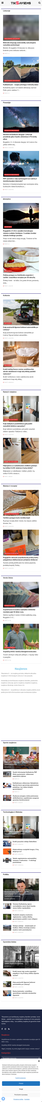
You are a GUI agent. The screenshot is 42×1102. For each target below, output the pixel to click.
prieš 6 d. (7, 244)
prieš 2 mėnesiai (18, 844)
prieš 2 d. (7, 93)
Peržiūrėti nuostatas (21, 1095)
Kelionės (8, 323)
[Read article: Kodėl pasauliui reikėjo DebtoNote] (7, 843)
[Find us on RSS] (9, 1029)
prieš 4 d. (8, 767)
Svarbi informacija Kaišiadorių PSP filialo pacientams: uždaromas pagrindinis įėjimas (25, 774)
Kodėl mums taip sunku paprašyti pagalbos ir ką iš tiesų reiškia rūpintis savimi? (26, 973)
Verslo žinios (10, 605)
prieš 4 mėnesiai (18, 932)
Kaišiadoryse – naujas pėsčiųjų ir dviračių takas (20, 85)
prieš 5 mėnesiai (9, 382)
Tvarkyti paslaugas (20, 1078)
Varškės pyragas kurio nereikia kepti (16, 518)
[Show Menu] (2, 3)
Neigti (21, 1089)
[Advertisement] (21, 713)
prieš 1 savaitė (8, 286)
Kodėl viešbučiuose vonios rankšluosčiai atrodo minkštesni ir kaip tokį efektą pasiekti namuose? (19, 371)
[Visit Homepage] (21, 3)
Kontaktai (27, 1099)
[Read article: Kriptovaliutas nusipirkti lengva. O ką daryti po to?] (7, 851)
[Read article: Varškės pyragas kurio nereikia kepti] (21, 503)
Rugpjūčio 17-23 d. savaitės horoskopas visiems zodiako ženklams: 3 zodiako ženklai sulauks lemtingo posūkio (19, 233)
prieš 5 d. (16, 791)
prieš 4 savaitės (9, 434)
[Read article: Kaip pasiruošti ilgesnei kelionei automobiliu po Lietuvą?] (21, 312)
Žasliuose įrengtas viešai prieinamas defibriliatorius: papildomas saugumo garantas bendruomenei (26, 798)
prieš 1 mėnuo (8, 476)
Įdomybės (8, 226)
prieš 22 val (7, 660)
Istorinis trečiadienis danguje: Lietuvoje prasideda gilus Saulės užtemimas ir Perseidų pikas (20, 137)
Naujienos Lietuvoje (12, 38)
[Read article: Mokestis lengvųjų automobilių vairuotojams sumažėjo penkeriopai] (21, 28)
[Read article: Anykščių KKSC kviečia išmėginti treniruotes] (21, 637)
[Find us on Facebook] (2, 1029)
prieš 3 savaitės (9, 189)
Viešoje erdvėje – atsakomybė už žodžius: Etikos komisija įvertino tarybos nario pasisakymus (24, 928)
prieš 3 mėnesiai (18, 921)
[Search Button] (39, 3)
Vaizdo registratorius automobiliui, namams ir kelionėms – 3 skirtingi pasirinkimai (25, 860)
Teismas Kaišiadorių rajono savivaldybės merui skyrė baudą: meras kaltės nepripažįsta (24, 906)
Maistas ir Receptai (11, 513)
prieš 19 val (7, 620)
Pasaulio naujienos (12, 130)
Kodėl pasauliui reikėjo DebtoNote (25, 841)
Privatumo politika (18, 1099)
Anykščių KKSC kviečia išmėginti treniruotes (19, 651)
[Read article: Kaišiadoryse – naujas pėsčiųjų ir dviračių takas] (21, 70)
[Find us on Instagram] (5, 1029)
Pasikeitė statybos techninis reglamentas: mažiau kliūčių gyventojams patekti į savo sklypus (25, 917)
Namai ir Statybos (11, 419)
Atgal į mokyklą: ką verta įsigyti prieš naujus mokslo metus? (21, 1049)
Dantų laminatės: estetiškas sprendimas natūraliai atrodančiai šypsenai (24, 993)
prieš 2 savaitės (9, 147)
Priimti (21, 1083)
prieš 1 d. (7, 53)
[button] (39, 1061)
